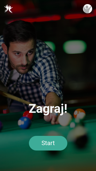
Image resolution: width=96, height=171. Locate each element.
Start (48, 143)
